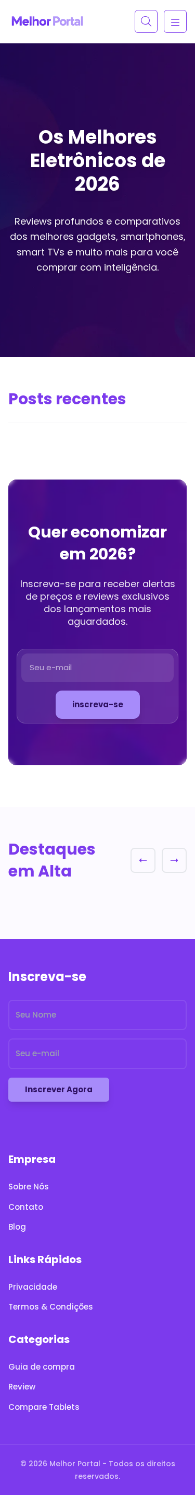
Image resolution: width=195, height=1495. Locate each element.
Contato (25, 1206)
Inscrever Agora (59, 1089)
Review (21, 1386)
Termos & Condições (50, 1306)
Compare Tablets (44, 1406)
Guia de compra (41, 1366)
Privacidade (32, 1286)
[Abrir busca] (146, 21)
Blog (17, 1226)
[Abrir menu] (175, 21)
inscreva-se (97, 704)
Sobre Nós (28, 1186)
